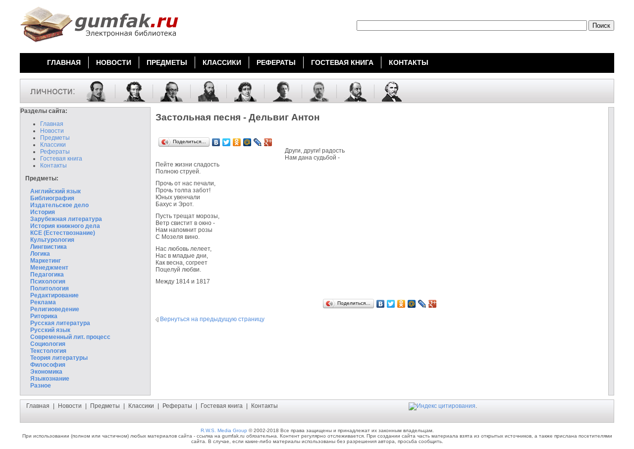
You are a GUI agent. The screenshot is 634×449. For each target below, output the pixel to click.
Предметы (55, 137)
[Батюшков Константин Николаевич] (242, 90)
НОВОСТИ (113, 62)
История (42, 212)
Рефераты (55, 151)
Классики (53, 144)
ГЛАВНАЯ (64, 62)
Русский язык (50, 330)
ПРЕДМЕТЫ (167, 62)
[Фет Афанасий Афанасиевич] (205, 90)
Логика (40, 253)
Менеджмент (49, 267)
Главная (51, 123)
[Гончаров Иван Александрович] (352, 90)
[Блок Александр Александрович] (279, 90)
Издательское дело (59, 205)
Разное (40, 385)
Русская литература (60, 323)
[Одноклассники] (237, 142)
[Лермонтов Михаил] (92, 90)
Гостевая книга (61, 158)
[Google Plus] (268, 142)
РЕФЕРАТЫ (276, 62)
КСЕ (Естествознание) (62, 232)
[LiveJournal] (258, 142)
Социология (47, 343)
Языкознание (49, 378)
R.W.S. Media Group (224, 430)
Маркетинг (45, 260)
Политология (49, 288)
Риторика (43, 316)
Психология (47, 281)
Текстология (48, 350)
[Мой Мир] (247, 142)
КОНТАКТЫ (408, 62)
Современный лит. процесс (70, 337)
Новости (52, 130)
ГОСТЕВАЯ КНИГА (342, 62)
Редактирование (54, 295)
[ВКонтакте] (216, 142)
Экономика (46, 371)
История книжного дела (65, 226)
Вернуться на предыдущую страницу (212, 319)
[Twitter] (226, 142)
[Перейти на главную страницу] (99, 43)
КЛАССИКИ (222, 62)
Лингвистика (48, 246)
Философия (47, 364)
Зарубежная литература (66, 219)
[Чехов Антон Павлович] (315, 90)
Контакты (53, 165)
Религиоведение (54, 309)
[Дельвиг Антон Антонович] (168, 90)
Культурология (52, 239)
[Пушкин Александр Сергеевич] (130, 90)
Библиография (52, 198)
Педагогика (47, 274)
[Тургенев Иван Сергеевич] (388, 90)
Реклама (43, 302)
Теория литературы (59, 357)
